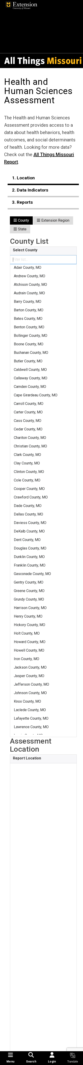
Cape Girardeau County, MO (35, 395)
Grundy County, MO (29, 599)
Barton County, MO (28, 310)
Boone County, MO (28, 344)
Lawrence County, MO (31, 727)
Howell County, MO (29, 650)
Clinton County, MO (29, 472)
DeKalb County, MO (29, 531)
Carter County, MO (28, 412)
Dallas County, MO (28, 514)
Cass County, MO (27, 420)
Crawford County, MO (31, 497)
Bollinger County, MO (30, 335)
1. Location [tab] (23, 177)
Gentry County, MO (28, 582)
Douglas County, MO (30, 548)
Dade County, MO (28, 506)
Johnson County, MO (30, 693)
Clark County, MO (27, 454)
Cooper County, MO (29, 489)
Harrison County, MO (30, 608)
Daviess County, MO (30, 523)
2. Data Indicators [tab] (30, 190)
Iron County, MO (26, 659)
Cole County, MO (27, 480)
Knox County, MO (27, 701)
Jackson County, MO (30, 667)
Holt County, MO (27, 633)
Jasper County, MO (29, 676)
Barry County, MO (27, 301)
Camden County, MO (30, 386)
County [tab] (23, 220)
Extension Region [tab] (55, 220)
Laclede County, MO (30, 710)
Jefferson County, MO (31, 684)
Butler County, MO (28, 361)
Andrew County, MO (29, 276)
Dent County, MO (27, 540)
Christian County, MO (30, 446)
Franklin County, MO (29, 565)
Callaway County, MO (30, 378)
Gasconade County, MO (32, 574)
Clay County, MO (27, 463)
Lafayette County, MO (31, 718)
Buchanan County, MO (31, 352)
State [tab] (22, 229)
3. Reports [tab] (22, 202)
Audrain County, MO (29, 293)
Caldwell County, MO (30, 369)
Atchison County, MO (30, 284)
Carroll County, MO (28, 403)
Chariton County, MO (30, 437)
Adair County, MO (27, 267)
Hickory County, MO (29, 625)
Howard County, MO (29, 642)
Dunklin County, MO (29, 557)
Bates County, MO (28, 318)
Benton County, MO (29, 327)
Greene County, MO (29, 591)
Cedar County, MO (28, 429)
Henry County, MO (28, 616)
